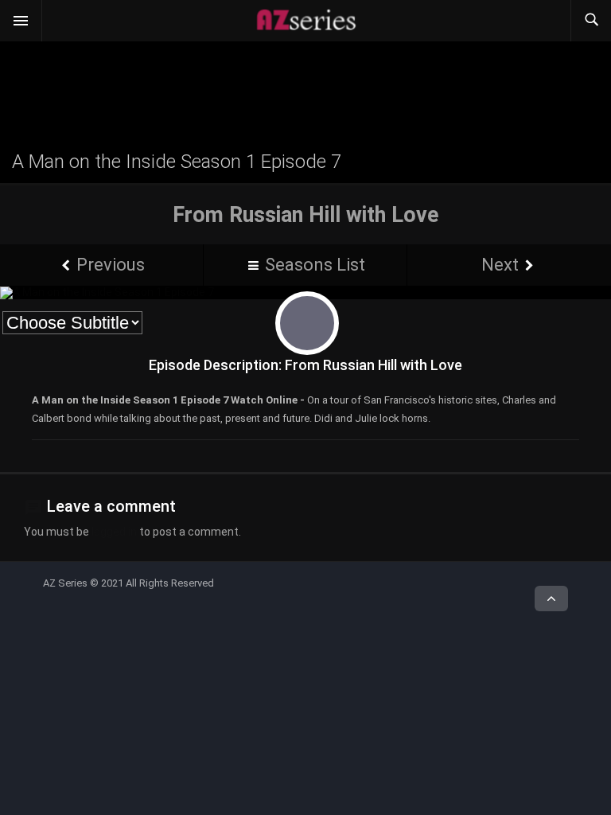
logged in (114, 531)
